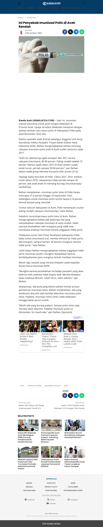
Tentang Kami (29, 490)
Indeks (29, 483)
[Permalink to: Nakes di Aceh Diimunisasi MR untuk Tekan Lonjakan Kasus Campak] (74, 452)
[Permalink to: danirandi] (21, 31)
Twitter (52, 500)
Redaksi (29, 487)
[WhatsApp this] (81, 31)
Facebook (31, 500)
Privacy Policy (51, 487)
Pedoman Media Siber (73, 490)
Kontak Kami (51, 490)
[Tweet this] (70, 31)
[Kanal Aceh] (52, 3)
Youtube (52, 503)
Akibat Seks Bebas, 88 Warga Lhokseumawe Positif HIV (31, 405)
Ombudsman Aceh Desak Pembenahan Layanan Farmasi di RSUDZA (51, 463)
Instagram (74, 500)
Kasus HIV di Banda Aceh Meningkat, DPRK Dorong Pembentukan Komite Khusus (27, 437)
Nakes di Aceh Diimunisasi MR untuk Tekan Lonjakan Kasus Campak (74, 463)
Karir (73, 483)
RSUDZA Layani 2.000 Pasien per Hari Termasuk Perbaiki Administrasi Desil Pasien (28, 464)
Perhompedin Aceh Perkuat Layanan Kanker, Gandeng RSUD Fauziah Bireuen (50, 437)
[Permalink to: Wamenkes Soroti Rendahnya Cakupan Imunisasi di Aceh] (74, 425)
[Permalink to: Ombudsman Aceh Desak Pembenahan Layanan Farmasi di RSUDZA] (51, 452)
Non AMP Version (51, 513)
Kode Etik (51, 483)
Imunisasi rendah (34, 385)
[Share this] (64, 31)
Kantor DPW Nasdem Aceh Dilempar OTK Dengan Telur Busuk (69, 405)
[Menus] (19, 3)
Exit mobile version (51, 523)
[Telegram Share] (76, 31)
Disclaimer (73, 487)
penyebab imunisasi (53, 385)
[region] (51, 95)
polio (66, 385)
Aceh (22, 385)
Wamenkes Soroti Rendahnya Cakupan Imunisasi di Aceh (74, 435)
